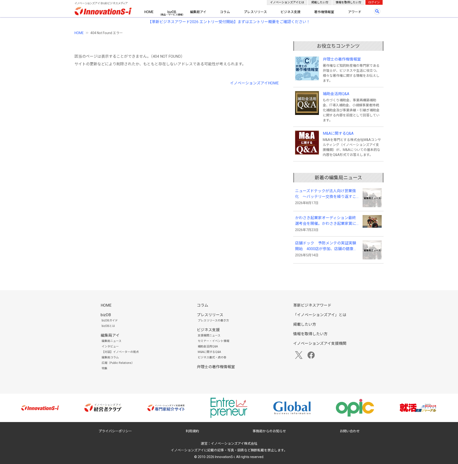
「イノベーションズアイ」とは (319, 315)
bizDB (171, 12)
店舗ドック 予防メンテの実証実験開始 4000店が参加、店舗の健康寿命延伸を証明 (326, 246)
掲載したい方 (319, 2)
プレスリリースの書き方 (213, 320)
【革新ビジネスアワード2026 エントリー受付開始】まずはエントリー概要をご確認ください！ (229, 22)
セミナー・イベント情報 (213, 341)
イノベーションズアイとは (287, 2)
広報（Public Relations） (118, 363)
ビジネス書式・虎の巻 (212, 357)
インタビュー (110, 346)
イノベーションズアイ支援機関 (319, 343)
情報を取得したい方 (348, 2)
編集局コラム (110, 357)
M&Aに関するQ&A (338, 133)
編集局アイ (198, 12)
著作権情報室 (324, 12)
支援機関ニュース (209, 335)
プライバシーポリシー (115, 431)
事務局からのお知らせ (269, 431)
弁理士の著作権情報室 (342, 59)
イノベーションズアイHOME (254, 83)
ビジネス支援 (291, 12)
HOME (149, 12)
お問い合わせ (350, 431)
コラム (225, 12)
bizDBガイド (110, 320)
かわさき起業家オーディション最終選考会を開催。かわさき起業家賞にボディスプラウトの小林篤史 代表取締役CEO (326, 221)
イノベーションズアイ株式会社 (234, 443)
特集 (104, 368)
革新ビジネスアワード (312, 305)
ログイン (374, 2)
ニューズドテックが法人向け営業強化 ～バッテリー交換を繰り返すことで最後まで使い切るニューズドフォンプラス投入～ (325, 194)
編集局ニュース (111, 341)
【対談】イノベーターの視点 (120, 352)
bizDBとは (108, 326)
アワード (354, 12)
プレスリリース (255, 12)
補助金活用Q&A (336, 94)
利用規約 (192, 431)
